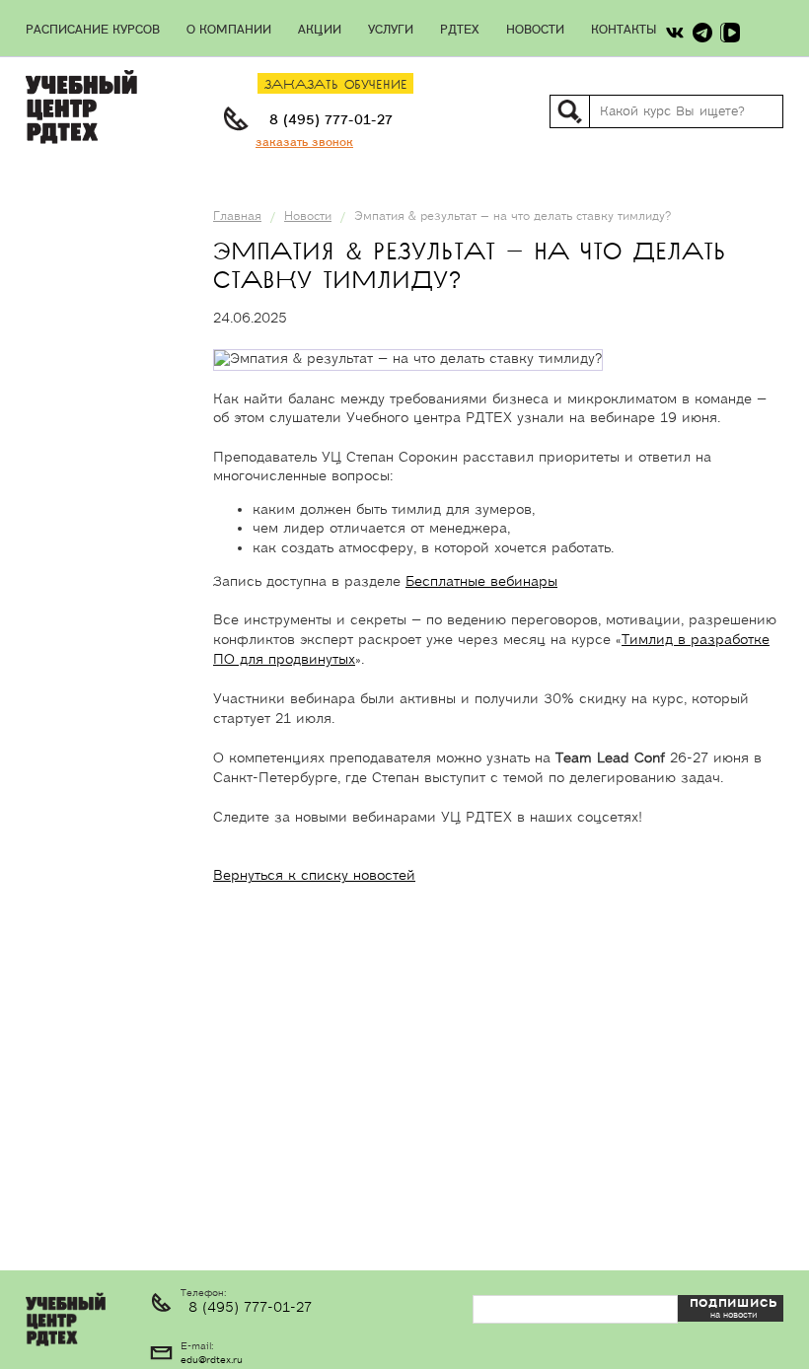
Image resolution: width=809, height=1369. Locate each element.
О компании (228, 30)
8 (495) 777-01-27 (331, 120)
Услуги (390, 30)
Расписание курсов (93, 30)
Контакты (624, 30)
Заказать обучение (335, 85)
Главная (237, 216)
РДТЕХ (459, 30)
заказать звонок (304, 142)
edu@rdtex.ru (212, 1360)
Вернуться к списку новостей (314, 876)
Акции (319, 30)
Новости (535, 30)
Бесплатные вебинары (481, 582)
